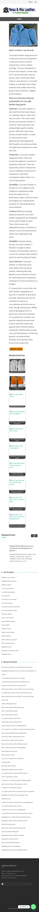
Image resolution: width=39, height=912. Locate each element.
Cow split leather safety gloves (12, 806)
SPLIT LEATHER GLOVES (10, 711)
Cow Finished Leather (8, 592)
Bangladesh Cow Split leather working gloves (16, 817)
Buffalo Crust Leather (8, 577)
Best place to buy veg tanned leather (14, 828)
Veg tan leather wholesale (10, 831)
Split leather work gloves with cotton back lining (18, 689)
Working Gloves (7, 654)
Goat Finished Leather (8, 621)
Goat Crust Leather (8, 617)
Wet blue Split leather (9, 766)
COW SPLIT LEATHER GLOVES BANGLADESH (16, 780)
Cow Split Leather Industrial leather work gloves (17, 813)
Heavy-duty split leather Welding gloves (15, 744)
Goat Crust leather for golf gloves (13, 758)
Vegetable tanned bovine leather (12, 769)
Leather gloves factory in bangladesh (13, 809)
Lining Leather (6, 762)
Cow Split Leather (7, 603)
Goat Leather (6, 625)
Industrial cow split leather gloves (13, 740)
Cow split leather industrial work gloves (14, 773)
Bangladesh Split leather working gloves (14, 820)
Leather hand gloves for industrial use (14, 685)
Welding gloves (6, 647)
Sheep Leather (6, 636)
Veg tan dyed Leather (8, 824)
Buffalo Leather (6, 585)
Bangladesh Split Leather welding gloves (14, 850)
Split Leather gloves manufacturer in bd (14, 784)
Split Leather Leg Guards (9, 639)
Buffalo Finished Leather (9, 581)
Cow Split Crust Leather (9, 599)
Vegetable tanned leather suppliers (13, 835)
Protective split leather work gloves (13, 736)
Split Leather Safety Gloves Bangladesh (14, 747)
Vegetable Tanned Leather (10, 839)
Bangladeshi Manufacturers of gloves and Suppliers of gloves (22, 548)
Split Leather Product (8, 643)
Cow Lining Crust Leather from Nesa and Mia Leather (18, 729)
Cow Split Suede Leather (9, 610)
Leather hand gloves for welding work (14, 725)
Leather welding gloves (9, 703)
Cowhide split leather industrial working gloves (17, 693)
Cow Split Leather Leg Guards (11, 606)
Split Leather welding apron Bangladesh (14, 733)
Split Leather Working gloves (11, 842)
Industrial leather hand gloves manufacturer (16, 682)
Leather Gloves (6, 628)
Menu (30, 2)
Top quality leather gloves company (13, 678)
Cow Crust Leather (8, 588)
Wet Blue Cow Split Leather (10, 650)
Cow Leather (6, 596)
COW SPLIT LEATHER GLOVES (12, 788)
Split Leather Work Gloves (10, 715)
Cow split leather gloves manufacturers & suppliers (18, 791)
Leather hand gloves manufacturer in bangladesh (17, 802)
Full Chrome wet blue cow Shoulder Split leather (17, 667)
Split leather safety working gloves (13, 707)
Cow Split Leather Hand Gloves (11, 718)
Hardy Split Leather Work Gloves (12, 722)
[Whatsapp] (33, 906)
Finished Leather (7, 614)
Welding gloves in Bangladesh (11, 846)
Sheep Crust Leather (8, 632)
